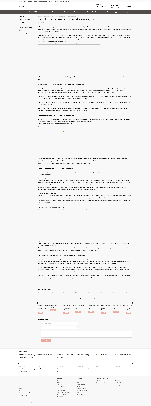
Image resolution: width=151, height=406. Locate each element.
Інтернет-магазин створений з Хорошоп (27, 402)
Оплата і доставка (28, 1)
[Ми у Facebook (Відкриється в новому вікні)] (72, 1)
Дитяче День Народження (95, 12)
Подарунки (126, 12)
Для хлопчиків (56, 12)
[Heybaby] (23, 381)
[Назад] (37, 303)
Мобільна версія (24, 395)
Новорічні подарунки (113, 12)
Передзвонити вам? (115, 7)
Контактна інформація (54, 1)
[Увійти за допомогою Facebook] (90, 323)
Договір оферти (66, 1)
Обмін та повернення (43, 1)
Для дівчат (67, 12)
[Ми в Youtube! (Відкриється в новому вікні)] (74, 1)
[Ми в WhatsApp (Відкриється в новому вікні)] (78, 1)
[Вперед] (132, 303)
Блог (61, 1)
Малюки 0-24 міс (34, 12)
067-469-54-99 (115, 5)
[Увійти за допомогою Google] (93, 323)
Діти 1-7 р (45, 12)
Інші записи (23, 351)
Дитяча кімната (79, 12)
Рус (110, 1)
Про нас (35, 1)
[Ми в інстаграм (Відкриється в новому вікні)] (76, 1)
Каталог (20, 1)
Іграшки (23, 12)
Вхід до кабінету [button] (81, 380)
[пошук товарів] (89, 7)
